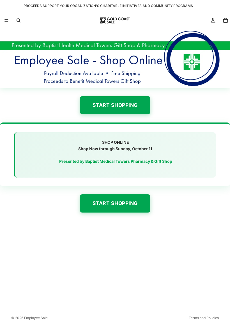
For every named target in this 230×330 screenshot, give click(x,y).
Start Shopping (115, 105)
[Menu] (6, 20)
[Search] (18, 20)
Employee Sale (36, 318)
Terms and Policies (204, 318)
